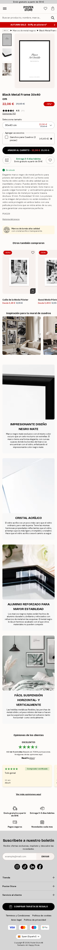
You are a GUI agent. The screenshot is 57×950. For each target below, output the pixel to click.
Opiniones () (9, 114)
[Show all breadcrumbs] (5, 30)
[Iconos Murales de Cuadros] (21, 335)
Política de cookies (41, 915)
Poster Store (35, 943)
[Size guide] (6, 160)
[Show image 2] (7, 54)
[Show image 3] (7, 69)
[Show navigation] (4, 8)
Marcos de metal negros (24, 30)
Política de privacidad (35, 919)
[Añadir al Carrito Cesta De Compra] (33, 291)
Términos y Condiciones (18, 915)
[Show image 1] (7, 40)
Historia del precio (11, 219)
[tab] (45, 8)
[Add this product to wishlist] (50, 160)
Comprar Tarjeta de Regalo (31, 906)
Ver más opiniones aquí (28, 794)
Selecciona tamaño (12, 119)
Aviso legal (16, 919)
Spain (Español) (29, 936)
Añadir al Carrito (28, 150)
